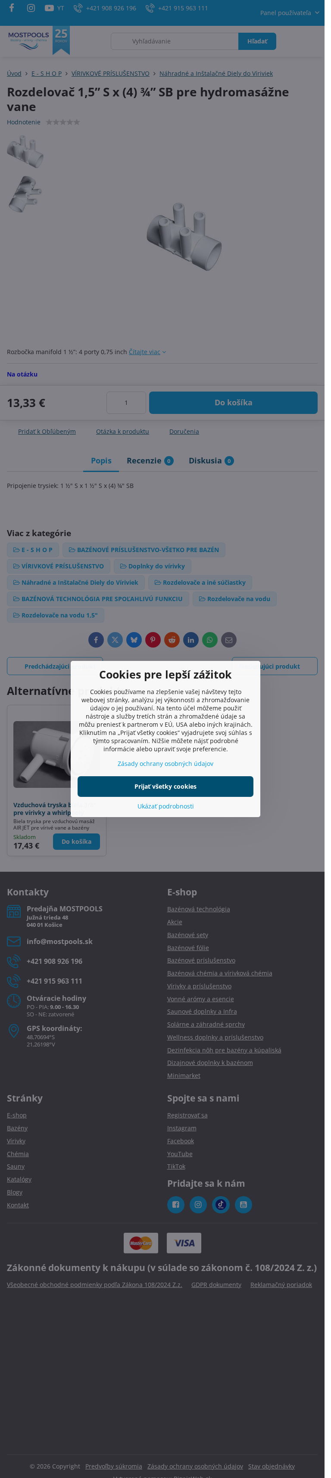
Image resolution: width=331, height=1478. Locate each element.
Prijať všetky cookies (165, 786)
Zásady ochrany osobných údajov (165, 763)
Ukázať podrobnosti (165, 806)
